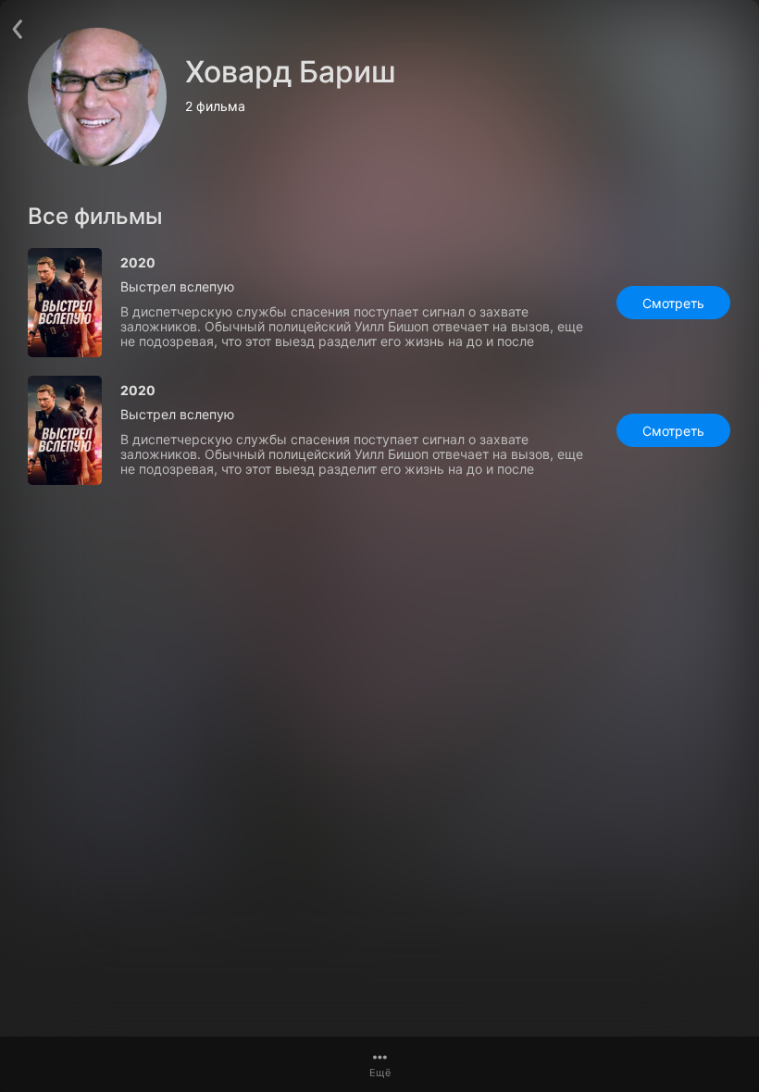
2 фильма (215, 106)
